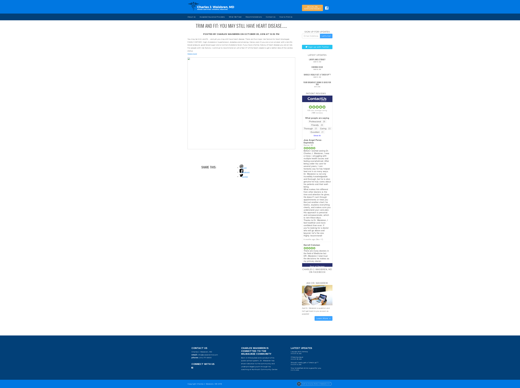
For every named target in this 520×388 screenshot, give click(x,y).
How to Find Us (285, 17)
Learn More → (323, 318)
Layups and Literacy (317, 59)
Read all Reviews (317, 266)
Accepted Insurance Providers (212, 17)
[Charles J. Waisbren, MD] (211, 6)
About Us (192, 17)
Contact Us (270, 17)
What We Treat (235, 17)
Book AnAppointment (312, 8)
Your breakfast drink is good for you (317, 83)
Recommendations (254, 17)
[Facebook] (192, 368)
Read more (192, 54)
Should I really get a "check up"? (317, 74)
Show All (317, 135)
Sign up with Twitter (318, 47)
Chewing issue (317, 67)
